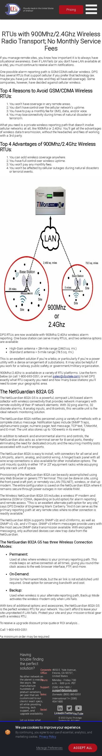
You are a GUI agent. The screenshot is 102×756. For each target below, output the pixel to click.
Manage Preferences (49, 748)
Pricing (71, 9)
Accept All (83, 748)
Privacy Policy (47, 736)
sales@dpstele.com (66, 376)
